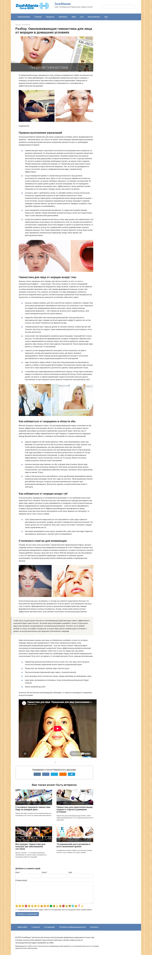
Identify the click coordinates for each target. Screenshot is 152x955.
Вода (74, 17)
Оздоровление (24, 17)
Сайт (70, 872)
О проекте (36, 927)
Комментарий (21, 880)
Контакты (94, 927)
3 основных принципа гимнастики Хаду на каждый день (32, 808)
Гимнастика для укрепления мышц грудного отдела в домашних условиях (75, 809)
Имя (17, 872)
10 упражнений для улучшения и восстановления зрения (73, 845)
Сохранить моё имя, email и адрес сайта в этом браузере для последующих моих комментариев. (55, 910)
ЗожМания (63, 4)
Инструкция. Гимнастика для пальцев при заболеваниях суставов (30, 846)
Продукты (50, 17)
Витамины (63, 17)
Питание (37, 17)
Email (44, 872)
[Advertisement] (120, 62)
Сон (81, 17)
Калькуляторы (94, 17)
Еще (106, 17)
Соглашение (49, 927)
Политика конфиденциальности (72, 927)
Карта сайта (22, 927)
